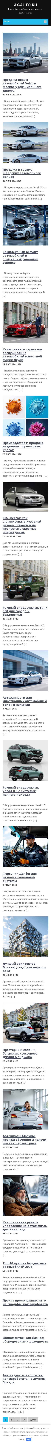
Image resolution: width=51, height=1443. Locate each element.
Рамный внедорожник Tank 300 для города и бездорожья (25, 611)
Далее (33, 1420)
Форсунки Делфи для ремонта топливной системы (20, 877)
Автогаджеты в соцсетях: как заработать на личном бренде (24, 1378)
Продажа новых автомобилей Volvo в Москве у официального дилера (22, 85)
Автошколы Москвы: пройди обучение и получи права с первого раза (24, 1139)
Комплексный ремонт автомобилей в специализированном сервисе (20, 257)
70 (24, 1420)
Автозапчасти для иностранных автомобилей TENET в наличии (25, 701)
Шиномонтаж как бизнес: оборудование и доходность (25, 1339)
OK (28, 1439)
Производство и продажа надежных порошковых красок (23, 446)
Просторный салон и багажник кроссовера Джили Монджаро (20, 1053)
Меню (7, 21)
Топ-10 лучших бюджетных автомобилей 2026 (24, 1265)
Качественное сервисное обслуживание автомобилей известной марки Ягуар (22, 354)
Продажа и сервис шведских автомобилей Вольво (22, 173)
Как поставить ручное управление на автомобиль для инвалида (25, 1225)
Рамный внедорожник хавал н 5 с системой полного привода (21, 790)
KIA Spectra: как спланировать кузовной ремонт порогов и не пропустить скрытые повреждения (22, 525)
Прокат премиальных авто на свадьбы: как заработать (25, 1302)
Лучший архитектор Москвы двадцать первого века (24, 967)
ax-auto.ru (25, 4)
